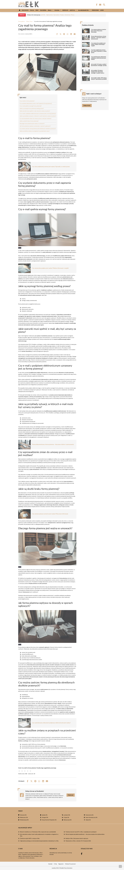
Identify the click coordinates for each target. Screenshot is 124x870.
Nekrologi (65, 10)
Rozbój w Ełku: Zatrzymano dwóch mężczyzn (77, 838)
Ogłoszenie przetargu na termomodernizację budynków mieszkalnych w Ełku (39, 841)
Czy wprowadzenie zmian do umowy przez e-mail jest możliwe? (35, 118)
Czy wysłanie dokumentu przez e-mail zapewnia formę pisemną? (36, 103)
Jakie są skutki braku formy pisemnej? (29, 121)
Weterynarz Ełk (24, 817)
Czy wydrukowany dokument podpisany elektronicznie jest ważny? (51, 723)
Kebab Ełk (88, 819)
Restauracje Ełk (67, 819)
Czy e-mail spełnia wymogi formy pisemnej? (31, 106)
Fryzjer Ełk (66, 817)
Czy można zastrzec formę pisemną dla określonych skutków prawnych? (38, 128)
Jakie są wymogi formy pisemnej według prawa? (32, 108)
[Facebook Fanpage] (96, 4)
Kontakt (52, 854)
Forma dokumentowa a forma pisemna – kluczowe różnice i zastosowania (53, 444)
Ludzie (102, 10)
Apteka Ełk (44, 815)
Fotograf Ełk (45, 817)
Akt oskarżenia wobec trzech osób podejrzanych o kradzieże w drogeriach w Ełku (39, 835)
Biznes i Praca (29, 21)
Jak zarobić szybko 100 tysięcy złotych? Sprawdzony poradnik (99, 78)
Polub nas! (70, 795)
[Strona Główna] (19, 10)
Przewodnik (95, 10)
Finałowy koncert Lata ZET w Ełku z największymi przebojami (81, 831)
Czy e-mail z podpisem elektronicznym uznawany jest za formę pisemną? (38, 113)
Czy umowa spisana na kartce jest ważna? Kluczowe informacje (50, 514)
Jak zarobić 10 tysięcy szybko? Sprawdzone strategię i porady (99, 65)
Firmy (37, 10)
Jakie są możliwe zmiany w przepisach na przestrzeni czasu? (35, 131)
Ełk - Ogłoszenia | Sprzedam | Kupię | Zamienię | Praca (58, 15)
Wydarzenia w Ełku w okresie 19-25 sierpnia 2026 (78, 841)
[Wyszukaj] (104, 4)
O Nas (55, 864)
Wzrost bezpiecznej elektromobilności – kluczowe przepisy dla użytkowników (85, 834)
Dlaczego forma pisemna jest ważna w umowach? (32, 123)
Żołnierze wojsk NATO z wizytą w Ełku (30, 838)
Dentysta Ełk (23, 815)
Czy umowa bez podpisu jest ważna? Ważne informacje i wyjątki (50, 268)
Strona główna (21, 21)
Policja (32, 10)
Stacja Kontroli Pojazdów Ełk (49, 819)
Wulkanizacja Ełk (24, 819)
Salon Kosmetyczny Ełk (91, 817)
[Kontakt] (100, 4)
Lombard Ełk (67, 815)
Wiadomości (25, 10)
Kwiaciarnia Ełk (89, 815)
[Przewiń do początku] (120, 866)
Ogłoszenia (43, 10)
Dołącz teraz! (87, 105)
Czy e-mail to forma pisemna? (27, 101)
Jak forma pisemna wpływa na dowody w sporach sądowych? (35, 126)
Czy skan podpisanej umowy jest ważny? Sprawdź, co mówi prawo (51, 166)
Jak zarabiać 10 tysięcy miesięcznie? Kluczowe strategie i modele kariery (97, 72)
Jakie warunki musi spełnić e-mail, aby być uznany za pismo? (35, 111)
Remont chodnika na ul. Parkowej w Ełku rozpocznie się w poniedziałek (38, 831)
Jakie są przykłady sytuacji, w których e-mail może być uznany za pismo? (38, 116)
